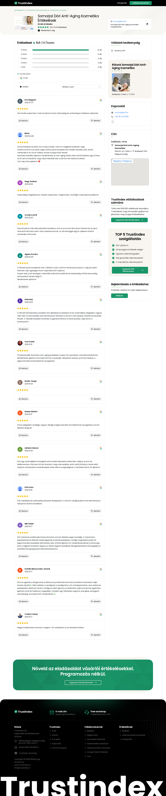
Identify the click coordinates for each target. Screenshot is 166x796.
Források (56, 739)
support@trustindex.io (65, 714)
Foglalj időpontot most (101, 714)
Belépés (119, 295)
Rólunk (55, 735)
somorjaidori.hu (121, 112)
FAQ (89, 756)
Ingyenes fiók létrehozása (127, 220)
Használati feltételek (96, 739)
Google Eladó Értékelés (97, 752)
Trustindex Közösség (28, 753)
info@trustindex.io (22, 768)
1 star (23, 67)
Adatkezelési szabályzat (97, 743)
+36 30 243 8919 (122, 116)
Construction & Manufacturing (36, 10)
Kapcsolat (56, 743)
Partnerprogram (59, 748)
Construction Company (58, 10)
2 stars (24, 63)
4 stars (24, 54)
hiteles (25, 87)
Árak (54, 731)
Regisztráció (92, 735)
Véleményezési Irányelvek (98, 748)
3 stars (24, 58)
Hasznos (24, 121)
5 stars (24, 50)
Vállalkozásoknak (141, 3)
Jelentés (96, 121)
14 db (25, 78)
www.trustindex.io (22, 765)
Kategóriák (122, 3)
